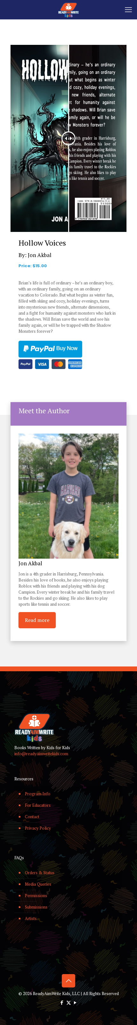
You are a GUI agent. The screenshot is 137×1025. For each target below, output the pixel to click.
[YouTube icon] (75, 1002)
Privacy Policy (38, 828)
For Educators (38, 805)
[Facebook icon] (62, 1002)
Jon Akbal (39, 255)
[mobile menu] (128, 9)
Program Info (37, 794)
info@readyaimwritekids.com (41, 754)
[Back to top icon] (68, 980)
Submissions (36, 907)
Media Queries (38, 884)
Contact (32, 816)
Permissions (36, 895)
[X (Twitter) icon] (68, 1002)
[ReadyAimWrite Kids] (68, 9)
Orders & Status (39, 872)
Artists (31, 918)
